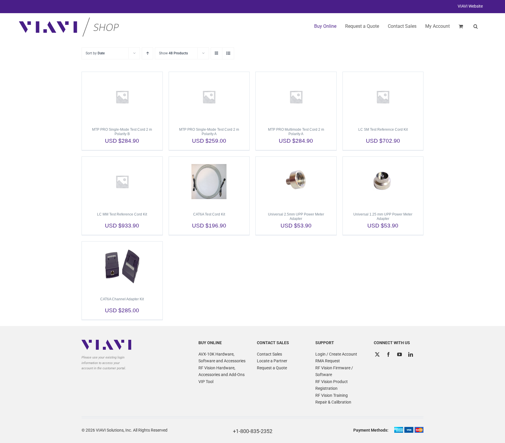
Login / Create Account (336, 354)
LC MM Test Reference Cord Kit (122, 214)
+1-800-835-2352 (252, 431)
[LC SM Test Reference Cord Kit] (383, 97)
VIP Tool (205, 381)
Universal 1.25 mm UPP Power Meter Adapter (382, 216)
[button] (475, 26)
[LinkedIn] (411, 354)
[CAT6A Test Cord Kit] (209, 181)
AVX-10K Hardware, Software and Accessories (221, 357)
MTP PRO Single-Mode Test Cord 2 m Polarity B (122, 131)
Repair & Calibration (333, 402)
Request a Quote (272, 368)
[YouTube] (399, 354)
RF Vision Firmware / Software (334, 371)
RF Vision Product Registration (331, 385)
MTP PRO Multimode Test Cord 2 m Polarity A (296, 131)
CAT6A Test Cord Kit (209, 214)
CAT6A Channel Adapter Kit (122, 299)
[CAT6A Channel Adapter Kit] (122, 266)
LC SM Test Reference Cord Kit (383, 129)
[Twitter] (377, 354)
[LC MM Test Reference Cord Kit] (122, 181)
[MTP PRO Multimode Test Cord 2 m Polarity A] (296, 97)
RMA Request (327, 360)
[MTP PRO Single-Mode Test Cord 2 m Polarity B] (122, 97)
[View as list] (228, 53)
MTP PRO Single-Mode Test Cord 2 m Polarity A (209, 131)
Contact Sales (269, 354)
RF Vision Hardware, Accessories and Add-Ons (221, 371)
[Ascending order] (147, 53)
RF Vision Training (331, 395)
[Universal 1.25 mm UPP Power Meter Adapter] (383, 181)
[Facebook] (388, 354)
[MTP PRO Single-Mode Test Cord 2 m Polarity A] (209, 97)
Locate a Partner (272, 360)
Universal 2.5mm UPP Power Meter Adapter (296, 216)
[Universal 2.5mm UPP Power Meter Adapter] (296, 181)
